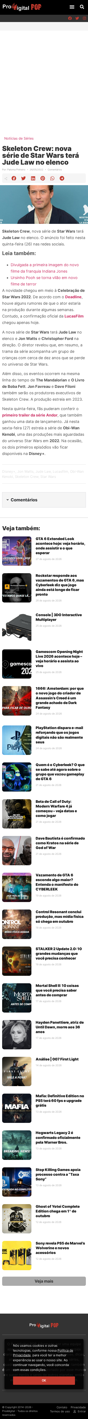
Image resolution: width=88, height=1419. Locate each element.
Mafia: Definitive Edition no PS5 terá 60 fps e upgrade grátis (60, 1100)
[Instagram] (84, 18)
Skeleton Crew (26, 476)
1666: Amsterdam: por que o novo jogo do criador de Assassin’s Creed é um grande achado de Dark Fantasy (60, 697)
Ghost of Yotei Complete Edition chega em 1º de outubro (58, 1211)
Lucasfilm (60, 471)
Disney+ (8, 471)
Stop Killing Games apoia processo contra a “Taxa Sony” (58, 1174)
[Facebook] (69, 18)
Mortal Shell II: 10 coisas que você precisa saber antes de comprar (57, 990)
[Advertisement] (44, 77)
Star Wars (48, 476)
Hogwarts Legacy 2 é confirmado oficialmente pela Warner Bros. (58, 1137)
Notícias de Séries (19, 138)
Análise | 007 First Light (57, 1059)
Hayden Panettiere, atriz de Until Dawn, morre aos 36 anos (60, 1027)
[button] (72, 7)
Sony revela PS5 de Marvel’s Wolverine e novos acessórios (60, 1248)
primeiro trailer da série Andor (29, 415)
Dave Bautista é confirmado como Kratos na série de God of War (60, 843)
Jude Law (43, 471)
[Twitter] (77, 18)
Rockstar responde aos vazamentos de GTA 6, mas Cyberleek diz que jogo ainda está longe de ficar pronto (60, 585)
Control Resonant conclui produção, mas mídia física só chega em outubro (60, 916)
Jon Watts (25, 471)
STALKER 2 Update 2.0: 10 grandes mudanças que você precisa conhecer (59, 953)
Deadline (73, 297)
